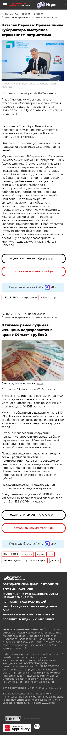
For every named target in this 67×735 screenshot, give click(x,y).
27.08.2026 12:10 (11, 313)
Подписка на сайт (34, 601)
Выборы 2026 (45, 614)
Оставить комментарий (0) (34, 271)
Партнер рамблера (32, 718)
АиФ (40, 383)
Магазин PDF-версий (18, 614)
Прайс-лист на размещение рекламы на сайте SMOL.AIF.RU (30, 595)
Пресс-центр (50, 584)
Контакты (10, 601)
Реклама (9, 589)
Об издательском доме (20, 584)
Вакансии (25, 589)
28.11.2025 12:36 (10, 14)
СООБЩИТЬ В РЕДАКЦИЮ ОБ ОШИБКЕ (28, 619)
